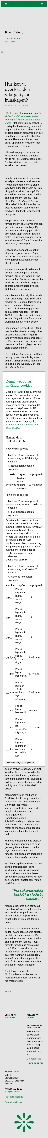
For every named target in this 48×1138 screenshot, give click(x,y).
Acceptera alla (29, 763)
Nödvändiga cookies (17, 448)
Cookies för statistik (16, 559)
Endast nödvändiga (14, 763)
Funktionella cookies (17, 494)
